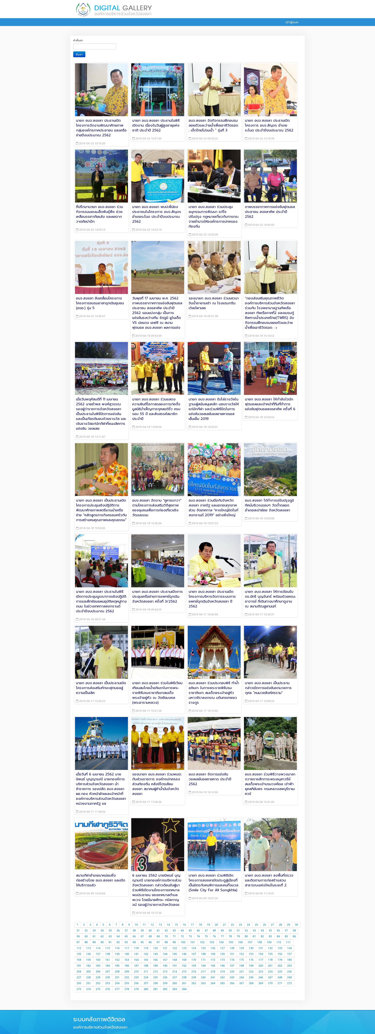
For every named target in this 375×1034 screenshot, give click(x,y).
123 (184, 948)
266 (232, 983)
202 (280, 965)
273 (79, 989)
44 (182, 930)
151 (232, 954)
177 (260, 960)
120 (155, 948)
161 (107, 960)
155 (270, 954)
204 (79, 971)
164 (136, 960)
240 (203, 977)
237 (174, 977)
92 (118, 942)
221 (241, 971)
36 (118, 930)
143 (155, 954)
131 (260, 948)
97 (158, 942)
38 (134, 930)
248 (280, 977)
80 (246, 936)
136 (88, 954)
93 (126, 942)
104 (221, 942)
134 (289, 948)
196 (222, 965)
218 (213, 971)
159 (88, 960)
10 (136, 924)
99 (174, 942)
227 (79, 977)
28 (280, 924)
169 (184, 960)
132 (270, 948)
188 (146, 965)
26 (264, 924)
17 (192, 924)
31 (78, 930)
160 (98, 960)
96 (150, 942)
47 (206, 930)
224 (270, 971)
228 (88, 977)
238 (184, 977)
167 (165, 960)
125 (203, 948)
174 (232, 960)
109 (269, 942)
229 (98, 977)
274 (88, 989)
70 (166, 936)
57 (286, 930)
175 (241, 960)
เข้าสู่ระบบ (291, 22)
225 (280, 971)
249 (289, 977)
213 (165, 971)
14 (168, 924)
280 (146, 989)
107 (250, 942)
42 (166, 930)
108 (259, 942)
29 (288, 924)
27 (272, 924)
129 (241, 948)
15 (176, 924)
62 (102, 936)
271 (280, 983)
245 (251, 977)
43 (174, 930)
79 (238, 936)
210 (136, 971)
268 (251, 983)
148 (203, 954)
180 (289, 960)
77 (222, 936)
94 (134, 942)
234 (146, 977)
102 (202, 942)
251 (88, 983)
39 (142, 930)
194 (203, 965)
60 (86, 936)
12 (152, 924)
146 (184, 954)
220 (232, 971)
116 (117, 948)
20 (216, 924)
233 (136, 977)
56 (278, 930)
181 (79, 965)
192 (184, 965)
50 (230, 930)
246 (260, 977)
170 (193, 960)
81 (254, 936)
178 (270, 960)
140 (126, 954)
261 (184, 983)
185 (117, 965)
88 (86, 942)
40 (150, 930)
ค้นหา (79, 54)
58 (294, 930)
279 (136, 989)
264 (213, 983)
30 (296, 924)
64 (118, 936)
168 (174, 960)
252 (98, 983)
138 (107, 954)
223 (260, 971)
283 (174, 989)
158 (79, 960)
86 (294, 936)
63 (110, 936)
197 (232, 965)
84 (278, 936)
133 (280, 948)
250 (79, 983)
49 (222, 930)
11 (144, 924)
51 (238, 930)
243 (232, 977)
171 (203, 960)
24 (248, 924)
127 (222, 948)
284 (184, 989)
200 (260, 965)
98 (166, 942)
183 (98, 965)
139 (117, 954)
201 (270, 965)
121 (165, 948)
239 (193, 977)
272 (289, 983)
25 (256, 924)
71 (174, 936)
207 (107, 971)
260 (174, 983)
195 (213, 965)
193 (193, 965)
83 (270, 936)
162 (117, 960)
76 (214, 936)
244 (241, 977)
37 (126, 930)
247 (270, 977)
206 (98, 971)
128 (232, 948)
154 (260, 954)
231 (117, 977)
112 (79, 948)
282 (165, 989)
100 (183, 942)
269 (260, 983)
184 (107, 965)
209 (126, 971)
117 (126, 948)
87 (78, 942)
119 (146, 948)
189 (155, 965)
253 (107, 983)
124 (193, 948)
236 (165, 977)
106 (240, 942)
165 (146, 960)
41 (158, 930)
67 (142, 936)
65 (126, 936)
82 (262, 936)
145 (174, 954)
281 (155, 989)
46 (198, 930)
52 (246, 930)
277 (117, 989)
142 (146, 954)
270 (270, 983)
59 (78, 936)
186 (126, 965)
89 (94, 942)
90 (102, 942)
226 (289, 971)
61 (94, 936)
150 (222, 954)
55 (270, 930)
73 (190, 936)
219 (222, 971)
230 (107, 977)
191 (174, 965)
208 (117, 971)
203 (289, 965)
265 (222, 983)
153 (251, 954)
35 (110, 930)
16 (184, 924)
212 (155, 971)
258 (155, 983)
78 (230, 936)
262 (193, 983)
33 (94, 930)
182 (88, 965)
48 (214, 930)
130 (251, 948)
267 (241, 983)
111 (288, 942)
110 (278, 942)
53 (254, 930)
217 (203, 971)
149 (213, 954)
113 (88, 948)
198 (241, 965)
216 (193, 971)
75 (206, 936)
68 (150, 936)
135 (79, 954)
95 (142, 942)
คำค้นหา (78, 40)
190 (165, 965)
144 (165, 954)
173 (222, 960)
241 (213, 977)
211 (146, 971)
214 (174, 971)
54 (262, 930)
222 (251, 971)
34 (102, 930)
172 (213, 960)
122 (174, 948)
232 (126, 977)
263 (203, 983)
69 (158, 936)
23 (240, 924)
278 (126, 989)
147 (193, 954)
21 (224, 924)
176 (251, 960)
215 (184, 971)
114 (98, 948)
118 (136, 948)
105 (231, 942)
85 (286, 936)
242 (222, 977)
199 (251, 965)
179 (280, 960)
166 (155, 960)
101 (192, 942)
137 (98, 954)
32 (86, 930)
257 (146, 983)
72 (182, 936)
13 (160, 924)
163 (126, 960)
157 (289, 954)
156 (280, 954)
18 (200, 924)
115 (107, 948)
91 (110, 942)
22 (232, 924)
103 (211, 942)
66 (134, 936)
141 (136, 954)
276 (107, 989)
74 (198, 936)
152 (241, 954)
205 (88, 971)
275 (98, 989)
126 (213, 948)
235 (155, 977)
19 (208, 924)
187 (136, 965)
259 (165, 983)
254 (117, 983)
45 (190, 930)
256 (136, 983)
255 (126, 983)
